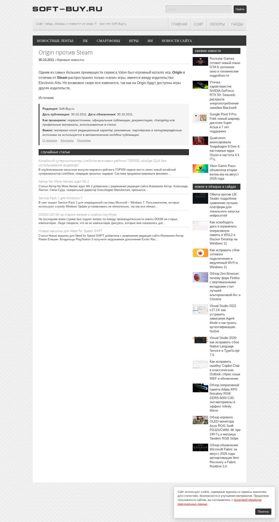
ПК (85, 41)
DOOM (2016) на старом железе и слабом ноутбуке (77, 214)
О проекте (50, 140)
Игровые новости (70, 60)
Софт (198, 24)
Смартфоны (108, 41)
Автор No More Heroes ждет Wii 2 (64, 181)
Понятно (263, 511)
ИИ (150, 41)
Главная (179, 24)
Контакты (67, 140)
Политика (84, 140)
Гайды (237, 24)
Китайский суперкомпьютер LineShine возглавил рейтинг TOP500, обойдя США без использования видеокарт (102, 162)
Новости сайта (177, 41)
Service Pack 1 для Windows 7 (60, 198)
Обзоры (217, 24)
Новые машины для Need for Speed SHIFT (70, 231)
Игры (134, 41)
